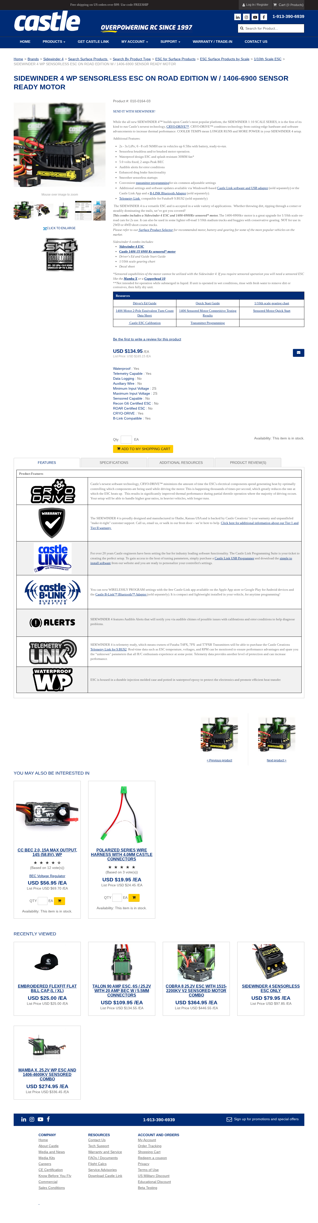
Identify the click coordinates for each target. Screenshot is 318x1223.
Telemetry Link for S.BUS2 (108, 649)
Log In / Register (257, 4)
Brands (33, 59)
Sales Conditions (52, 1188)
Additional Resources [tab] (181, 463)
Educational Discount (154, 1182)
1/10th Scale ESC (267, 59)
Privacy (143, 1164)
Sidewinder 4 (53, 59)
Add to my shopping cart (145, 449)
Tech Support (98, 1146)
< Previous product (219, 760)
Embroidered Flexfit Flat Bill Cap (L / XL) (47, 988)
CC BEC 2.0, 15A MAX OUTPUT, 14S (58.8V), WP (47, 852)
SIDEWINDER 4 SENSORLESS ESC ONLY (271, 988)
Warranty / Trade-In (212, 42)
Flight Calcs (97, 1164)
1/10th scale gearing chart (271, 303)
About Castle (49, 1146)
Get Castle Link (93, 42)
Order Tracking (149, 1146)
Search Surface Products (88, 59)
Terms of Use (148, 1170)
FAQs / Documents (103, 1158)
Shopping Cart (149, 1152)
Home (25, 42)
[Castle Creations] (47, 20)
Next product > (276, 760)
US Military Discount (153, 1176)
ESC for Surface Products (175, 59)
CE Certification (51, 1170)
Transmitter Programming (208, 323)
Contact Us (256, 42)
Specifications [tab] (114, 463)
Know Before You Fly (55, 1176)
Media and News (52, 1152)
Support (168, 42)
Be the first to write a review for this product (147, 339)
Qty (116, 439)
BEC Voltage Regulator (47, 876)
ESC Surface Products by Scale (224, 59)
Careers (45, 1164)
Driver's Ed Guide (145, 303)
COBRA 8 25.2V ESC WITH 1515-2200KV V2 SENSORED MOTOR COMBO (196, 990)
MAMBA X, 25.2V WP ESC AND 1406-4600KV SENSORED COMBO (47, 1074)
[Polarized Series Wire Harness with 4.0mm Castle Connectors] (122, 814)
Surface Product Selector (155, 230)
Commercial (48, 1182)
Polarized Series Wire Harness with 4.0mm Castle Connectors (122, 854)
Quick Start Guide (208, 303)
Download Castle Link (105, 1176)
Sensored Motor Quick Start (271, 311)
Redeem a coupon (152, 1158)
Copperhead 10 (154, 278)
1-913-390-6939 (288, 16)
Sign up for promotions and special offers (266, 1119)
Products (52, 42)
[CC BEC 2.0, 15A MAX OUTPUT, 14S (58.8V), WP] (47, 814)
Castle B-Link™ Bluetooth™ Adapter (121, 594)
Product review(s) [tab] (248, 463)
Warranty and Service (105, 1152)
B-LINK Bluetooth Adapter (168, 193)
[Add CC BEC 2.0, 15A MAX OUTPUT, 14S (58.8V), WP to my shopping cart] (59, 901)
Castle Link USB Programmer (234, 558)
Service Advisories (102, 1170)
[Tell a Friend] (298, 353)
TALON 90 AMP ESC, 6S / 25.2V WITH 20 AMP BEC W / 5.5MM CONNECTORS (121, 990)
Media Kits (47, 1158)
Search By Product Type (132, 59)
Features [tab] (47, 463)
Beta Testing (147, 1188)
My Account (133, 42)
